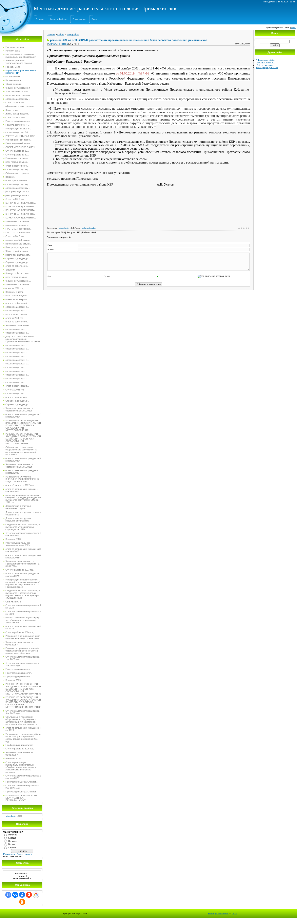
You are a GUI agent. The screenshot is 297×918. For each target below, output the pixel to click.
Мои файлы (12, 816)
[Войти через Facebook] (22, 895)
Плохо (11, 844)
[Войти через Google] (36, 895)
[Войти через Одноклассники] (22, 902)
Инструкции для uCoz (267, 67)
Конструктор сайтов (218, 913)
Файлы (60, 34)
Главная (40, 19)
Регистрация (79, 19)
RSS (293, 27)
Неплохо (12, 841)
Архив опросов (24, 854)
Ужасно (12, 847)
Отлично (12, 834)
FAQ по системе (264, 65)
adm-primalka (89, 228)
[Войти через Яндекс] (29, 895)
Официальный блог (266, 60)
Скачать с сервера (58, 44)
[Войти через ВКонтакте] (15, 895)
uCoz (234, 913)
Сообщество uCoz (265, 62)
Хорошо (12, 838)
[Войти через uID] (8, 895)
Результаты (9, 854)
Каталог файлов (58, 19)
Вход (94, 19)
